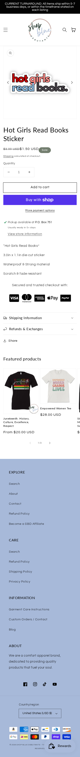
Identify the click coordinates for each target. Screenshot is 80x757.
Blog (12, 629)
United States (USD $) (37, 713)
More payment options (40, 210)
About (13, 493)
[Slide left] (8, 82)
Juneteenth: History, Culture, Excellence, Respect (16, 422)
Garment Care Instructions (29, 609)
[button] (5, 30)
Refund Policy (19, 513)
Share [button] (13, 340)
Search (14, 483)
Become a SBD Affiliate (26, 523)
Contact (15, 503)
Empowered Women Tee (55, 408)
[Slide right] (72, 82)
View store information (25, 234)
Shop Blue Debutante (28, 745)
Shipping (8, 156)
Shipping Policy (20, 571)
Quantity (9, 163)
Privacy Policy (19, 581)
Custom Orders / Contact (28, 619)
